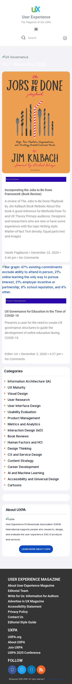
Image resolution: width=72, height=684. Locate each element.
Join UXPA (15, 647)
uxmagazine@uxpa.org (54, 679)
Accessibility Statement (24, 606)
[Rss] (41, 669)
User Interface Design (24, 406)
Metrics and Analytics (24, 424)
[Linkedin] (31, 669)
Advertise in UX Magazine (26, 601)
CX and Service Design (25, 454)
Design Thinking (19, 448)
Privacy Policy (18, 612)
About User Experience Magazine (31, 585)
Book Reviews (18, 436)
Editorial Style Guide (22, 622)
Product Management (24, 418)
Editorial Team (18, 591)
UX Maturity (16, 387)
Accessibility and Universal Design (33, 479)
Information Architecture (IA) (29, 381)
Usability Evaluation (22, 412)
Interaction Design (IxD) (25, 430)
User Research (19, 400)
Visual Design (18, 393)
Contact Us (15, 617)
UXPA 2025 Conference (24, 652)
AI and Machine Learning (26, 473)
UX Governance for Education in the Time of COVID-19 (35, 313)
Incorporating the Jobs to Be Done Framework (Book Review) (28, 192)
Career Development (23, 467)
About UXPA (16, 642)
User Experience (36, 17)
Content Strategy (21, 461)
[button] (36, 29)
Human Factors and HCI (25, 442)
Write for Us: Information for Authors (33, 596)
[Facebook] (12, 669)
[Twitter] (21, 669)
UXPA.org (14, 637)
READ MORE (11, 245)
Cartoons (14, 485)
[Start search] (23, 37)
